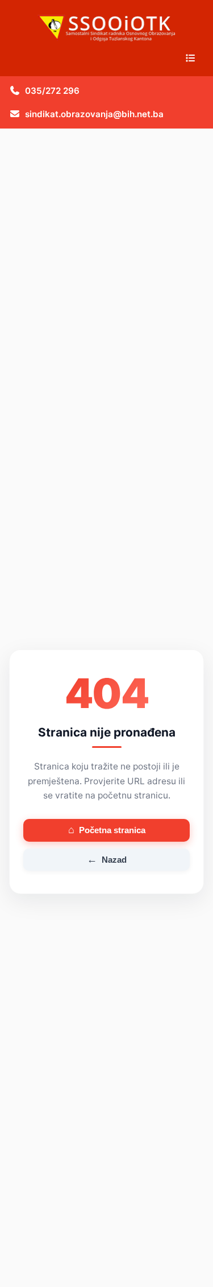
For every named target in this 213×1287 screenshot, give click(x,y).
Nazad (107, 859)
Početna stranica (106, 829)
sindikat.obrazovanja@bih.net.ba (94, 114)
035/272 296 (52, 90)
